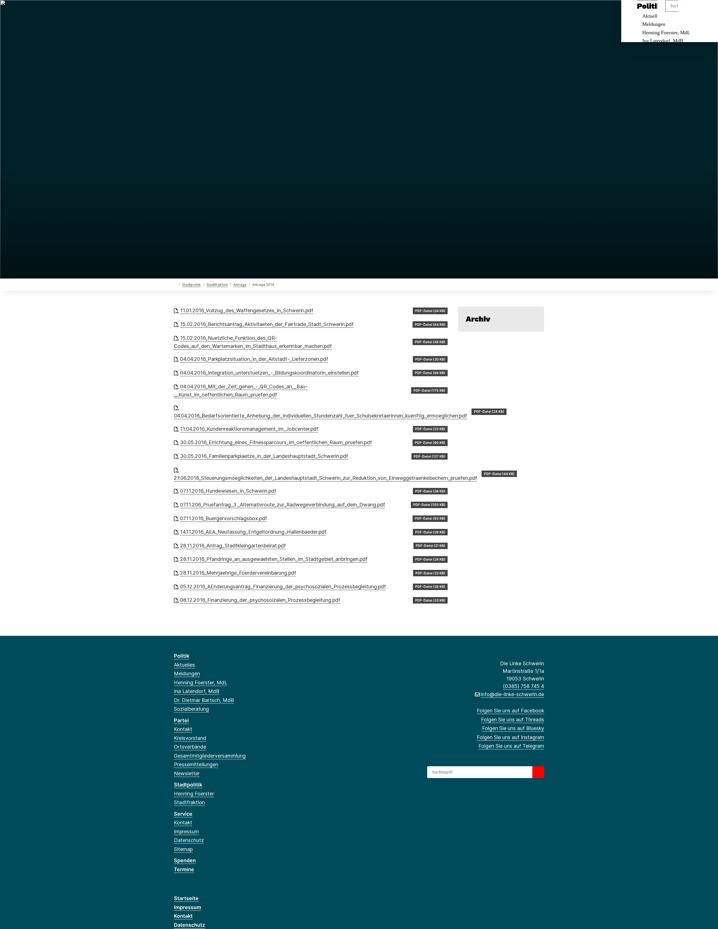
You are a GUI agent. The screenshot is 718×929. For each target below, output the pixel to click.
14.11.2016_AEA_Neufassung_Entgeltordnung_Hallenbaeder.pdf (253, 532)
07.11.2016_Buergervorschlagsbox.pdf (223, 518)
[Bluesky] (195, 12)
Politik (181, 656)
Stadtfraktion (217, 285)
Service (183, 814)
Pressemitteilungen (196, 764)
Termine (184, 869)
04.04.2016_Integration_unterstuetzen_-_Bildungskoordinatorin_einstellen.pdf (269, 373)
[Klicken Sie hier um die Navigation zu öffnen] (706, 11)
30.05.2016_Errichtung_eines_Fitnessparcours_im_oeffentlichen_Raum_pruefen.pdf (276, 442)
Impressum (186, 831)
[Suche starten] (538, 772)
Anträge (240, 285)
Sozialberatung (191, 709)
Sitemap (183, 849)
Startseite (186, 898)
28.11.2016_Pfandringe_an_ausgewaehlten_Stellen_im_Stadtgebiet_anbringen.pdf (273, 559)
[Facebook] (177, 12)
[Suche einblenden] (690, 11)
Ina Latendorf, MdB (662, 40)
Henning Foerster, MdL (666, 32)
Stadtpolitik (191, 285)
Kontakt (183, 729)
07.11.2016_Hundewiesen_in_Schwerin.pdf (228, 491)
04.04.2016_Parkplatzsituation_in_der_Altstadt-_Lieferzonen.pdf (254, 359)
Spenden (185, 860)
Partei (181, 720)
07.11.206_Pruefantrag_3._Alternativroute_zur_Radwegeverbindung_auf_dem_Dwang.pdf (282, 505)
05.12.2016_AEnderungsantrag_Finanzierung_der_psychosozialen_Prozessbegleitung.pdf (283, 586)
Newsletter (187, 773)
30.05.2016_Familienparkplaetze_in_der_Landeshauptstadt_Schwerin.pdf (264, 456)
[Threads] (186, 12)
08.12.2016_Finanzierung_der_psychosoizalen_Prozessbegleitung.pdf (260, 600)
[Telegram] (214, 12)
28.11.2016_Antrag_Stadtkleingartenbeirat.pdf (233, 546)
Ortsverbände (190, 747)
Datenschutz (189, 840)
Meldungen (653, 24)
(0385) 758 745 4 (523, 686)
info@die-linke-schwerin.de (512, 694)
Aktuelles (184, 665)
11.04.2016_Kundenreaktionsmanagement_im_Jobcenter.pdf (249, 429)
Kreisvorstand (190, 738)
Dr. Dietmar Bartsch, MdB (204, 700)
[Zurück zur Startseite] (175, 284)
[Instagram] (205, 12)
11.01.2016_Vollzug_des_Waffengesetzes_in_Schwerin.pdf (246, 310)
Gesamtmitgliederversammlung (210, 756)
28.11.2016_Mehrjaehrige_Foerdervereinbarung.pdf (238, 573)
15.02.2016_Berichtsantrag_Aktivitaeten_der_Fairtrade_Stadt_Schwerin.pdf (267, 324)
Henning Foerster (194, 794)
